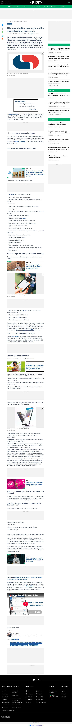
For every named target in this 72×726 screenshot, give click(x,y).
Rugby (50, 85)
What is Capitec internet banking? (28, 104)
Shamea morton (33, 645)
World (28, 7)
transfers (23, 218)
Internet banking (19, 141)
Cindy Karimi (32, 33)
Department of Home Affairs (25, 330)
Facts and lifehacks (16, 21)
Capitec (24, 310)
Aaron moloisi (38, 642)
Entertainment (36, 7)
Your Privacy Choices (37, 725)
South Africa (17, 7)
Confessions (51, 52)
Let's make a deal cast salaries (19, 645)
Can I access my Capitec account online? (31, 106)
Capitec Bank (13, 114)
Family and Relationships (53, 106)
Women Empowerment (53, 7)
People (43, 7)
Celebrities (51, 60)
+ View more (32, 109)
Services (25, 21)
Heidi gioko (14, 642)
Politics (24, 7)
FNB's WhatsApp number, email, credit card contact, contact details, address (24, 578)
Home (10, 7)
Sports (62, 7)
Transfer (11, 194)
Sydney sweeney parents (25, 642)
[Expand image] (42, 53)
